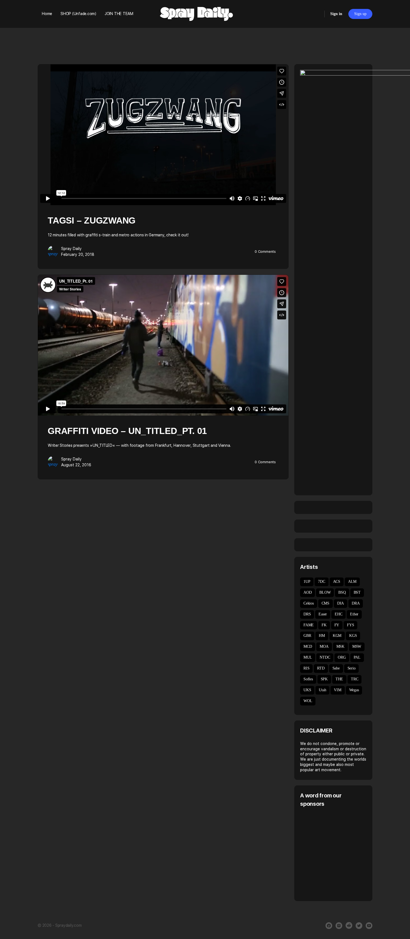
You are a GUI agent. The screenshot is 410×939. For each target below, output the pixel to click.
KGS (353, 636)
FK (324, 625)
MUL (307, 657)
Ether (354, 614)
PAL (357, 657)
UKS (307, 690)
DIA (340, 603)
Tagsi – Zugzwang (92, 220)
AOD (307, 592)
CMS (325, 603)
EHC (338, 614)
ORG (342, 657)
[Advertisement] (347, 853)
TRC (354, 679)
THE (339, 679)
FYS (350, 625)
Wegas (354, 690)
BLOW (325, 592)
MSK (340, 646)
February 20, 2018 (77, 254)
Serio (352, 668)
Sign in (336, 14)
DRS (307, 614)
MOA (324, 646)
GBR (307, 636)
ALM (352, 581)
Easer (323, 614)
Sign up (360, 14)
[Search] (316, 14)
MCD (307, 646)
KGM (337, 636)
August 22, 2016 (76, 465)
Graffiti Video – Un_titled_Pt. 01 (127, 431)
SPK (324, 679)
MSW (356, 646)
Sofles (308, 679)
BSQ (342, 592)
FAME (308, 625)
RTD (320, 668)
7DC (321, 581)
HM (322, 636)
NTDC (325, 657)
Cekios (308, 603)
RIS (306, 668)
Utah (322, 690)
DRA (356, 603)
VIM (337, 690)
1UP (306, 581)
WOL (307, 701)
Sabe (336, 668)
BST (357, 592)
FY (336, 625)
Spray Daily (71, 248)
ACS (336, 581)
